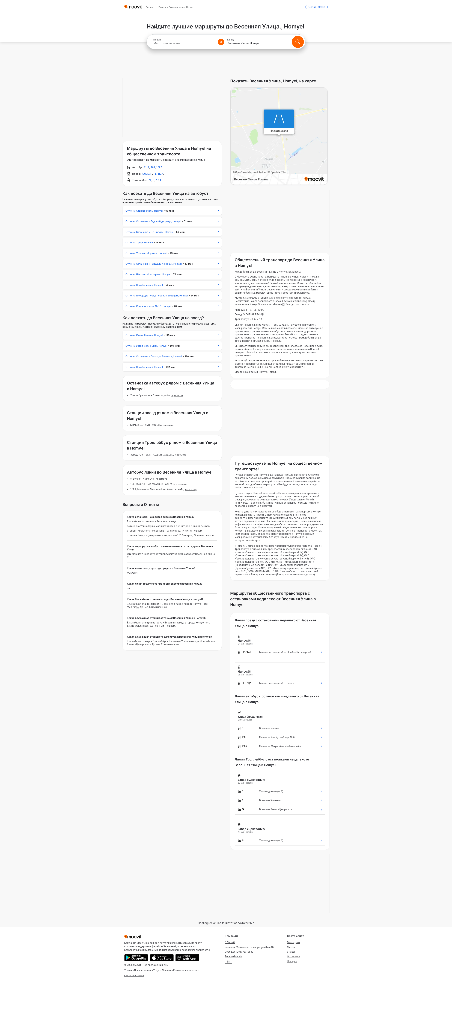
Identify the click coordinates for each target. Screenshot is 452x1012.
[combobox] (184, 43)
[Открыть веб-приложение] (187, 957)
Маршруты (293, 942)
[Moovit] (133, 7)
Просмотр (177, 395)
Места (291, 947)
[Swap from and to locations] (221, 42)
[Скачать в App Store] (162, 957)
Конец (230, 40)
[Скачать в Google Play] (136, 957)
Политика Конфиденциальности (179, 970)
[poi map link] (279, 136)
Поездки (292, 961)
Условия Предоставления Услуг (141, 970)
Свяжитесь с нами (134, 975)
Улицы (291, 951)
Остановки (293, 956)
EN (228, 961)
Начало (157, 40)
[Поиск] (298, 42)
